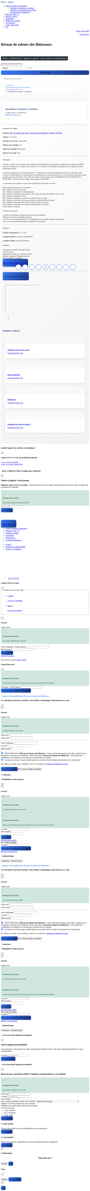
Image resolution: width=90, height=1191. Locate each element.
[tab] (47, 598)
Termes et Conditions (13, 549)
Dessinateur (12, 399)
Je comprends (15, 1179)
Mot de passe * (6, 649)
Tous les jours (8, 1108)
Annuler (4, 1164)
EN (7, 27)
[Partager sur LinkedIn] (52, 267)
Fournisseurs (10, 538)
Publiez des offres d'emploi (12, 79)
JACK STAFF (13, 578)
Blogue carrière (11, 16)
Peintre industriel (14, 375)
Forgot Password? (7, 656)
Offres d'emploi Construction (16, 6)
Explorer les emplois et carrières (22, 8)
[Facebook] (25, 267)
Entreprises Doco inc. (15, 89)
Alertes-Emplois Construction (15, 276)
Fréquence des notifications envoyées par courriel (19, 1106)
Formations (10, 19)
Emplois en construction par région (23, 10)
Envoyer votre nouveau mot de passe (16, 690)
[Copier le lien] (32, 267)
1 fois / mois (8, 1115)
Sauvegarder (7, 1118)
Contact (8, 544)
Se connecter (10, 23)
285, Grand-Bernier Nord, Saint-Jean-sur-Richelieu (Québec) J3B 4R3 (36, 133)
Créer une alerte (8, 1059)
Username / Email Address (11, 687)
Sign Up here (21, 660)
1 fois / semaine (9, 1110)
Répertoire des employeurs (20, 12)
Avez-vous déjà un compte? (31, 769)
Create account (16, 861)
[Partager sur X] (45, 267)
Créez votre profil (12, 25)
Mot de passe (6, 749)
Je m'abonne (7, 510)
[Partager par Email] (66, 267)
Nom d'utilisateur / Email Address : (14, 647)
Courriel (4, 746)
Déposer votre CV (12, 14)
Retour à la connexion (9, 851)
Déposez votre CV (12, 531)
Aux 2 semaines (9, 1113)
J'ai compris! (6, 1132)
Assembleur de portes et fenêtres (19, 424)
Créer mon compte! (9, 769)
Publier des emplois (13, 21)
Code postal (6, 738)
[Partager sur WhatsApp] (59, 267)
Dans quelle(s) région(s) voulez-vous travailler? (18, 1101)
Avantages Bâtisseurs (13, 540)
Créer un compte (10, 842)
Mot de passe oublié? (9, 840)
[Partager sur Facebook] (39, 267)
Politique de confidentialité (15, 547)
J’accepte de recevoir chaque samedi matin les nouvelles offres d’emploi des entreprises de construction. (42, 760)
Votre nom (5, 735)
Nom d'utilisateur (8, 743)
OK (11, 1164)
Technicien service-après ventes (18, 350)
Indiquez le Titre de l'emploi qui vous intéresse (18, 1104)
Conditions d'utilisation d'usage (56, 764)
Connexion (6, 837)
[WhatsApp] (18, 267)
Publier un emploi (12, 533)
